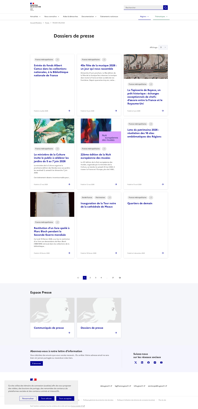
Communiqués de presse (49, 328)
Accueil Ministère (36, 23)
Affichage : (156, 47)
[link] (78, 278)
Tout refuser (46, 398)
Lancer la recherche (165, 7)
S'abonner (36, 363)
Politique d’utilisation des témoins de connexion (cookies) (136, 400)
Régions (143, 16)
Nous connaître (50, 16)
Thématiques (160, 16)
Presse (47, 23)
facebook (148, 362)
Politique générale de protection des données (98, 400)
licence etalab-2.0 (77, 406)
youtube (161, 362)
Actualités (34, 16)
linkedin (142, 362)
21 (113, 277)
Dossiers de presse (92, 328)
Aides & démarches (70, 16)
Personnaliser (28, 398)
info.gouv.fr (138, 386)
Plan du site (162, 400)
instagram (155, 362)
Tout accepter (65, 398)
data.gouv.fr (105, 386)
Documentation (88, 16)
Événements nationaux (109, 16)
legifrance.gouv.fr (122, 386)
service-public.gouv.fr (156, 386)
